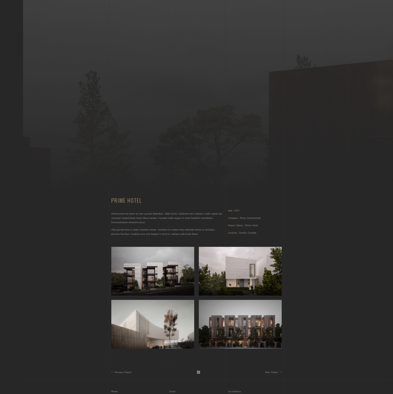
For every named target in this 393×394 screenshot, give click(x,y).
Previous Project (123, 372)
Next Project (272, 372)
